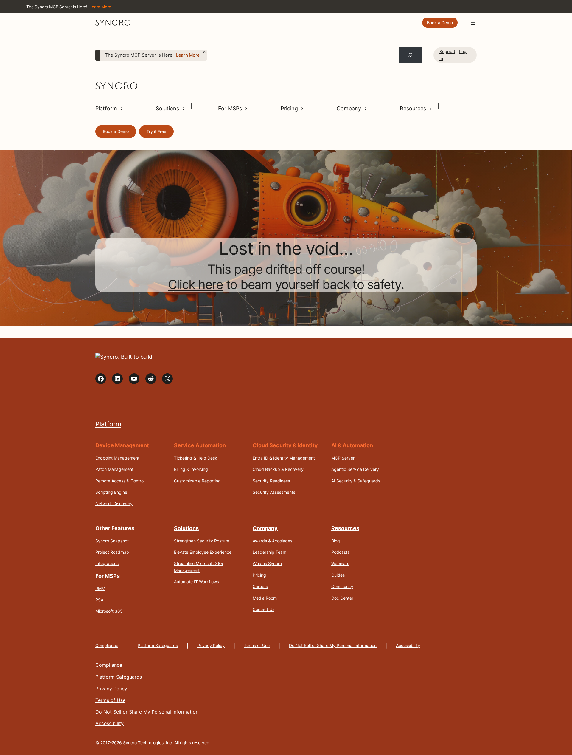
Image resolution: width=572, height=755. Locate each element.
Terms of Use (257, 645)
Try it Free (156, 131)
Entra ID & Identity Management (284, 457)
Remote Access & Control (119, 480)
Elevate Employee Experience (202, 552)
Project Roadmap (112, 552)
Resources (414, 108)
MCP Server (343, 457)
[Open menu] (473, 22)
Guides (338, 575)
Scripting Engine (111, 492)
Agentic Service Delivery (355, 469)
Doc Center (342, 598)
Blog (335, 540)
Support (447, 51)
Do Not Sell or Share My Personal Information (333, 645)
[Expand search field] (410, 55)
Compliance (106, 645)
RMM (100, 588)
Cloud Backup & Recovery (278, 469)
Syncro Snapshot (112, 540)
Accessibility (408, 645)
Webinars (340, 563)
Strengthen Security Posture (201, 540)
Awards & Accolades (272, 540)
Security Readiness (271, 480)
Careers (260, 586)
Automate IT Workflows (196, 581)
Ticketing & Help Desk (195, 457)
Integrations (107, 563)
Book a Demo (440, 22)
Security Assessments (274, 492)
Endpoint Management (117, 457)
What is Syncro (267, 563)
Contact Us (263, 609)
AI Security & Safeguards (355, 480)
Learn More (188, 55)
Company (350, 108)
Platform (107, 108)
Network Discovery (114, 503)
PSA (99, 599)
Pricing (290, 108)
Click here (195, 284)
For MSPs (230, 108)
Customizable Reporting (197, 480)
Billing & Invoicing (191, 469)
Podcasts (340, 552)
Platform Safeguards (158, 645)
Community (342, 586)
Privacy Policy (211, 645)
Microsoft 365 (109, 611)
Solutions (168, 108)
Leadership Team (269, 552)
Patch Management (114, 469)
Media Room (265, 598)
